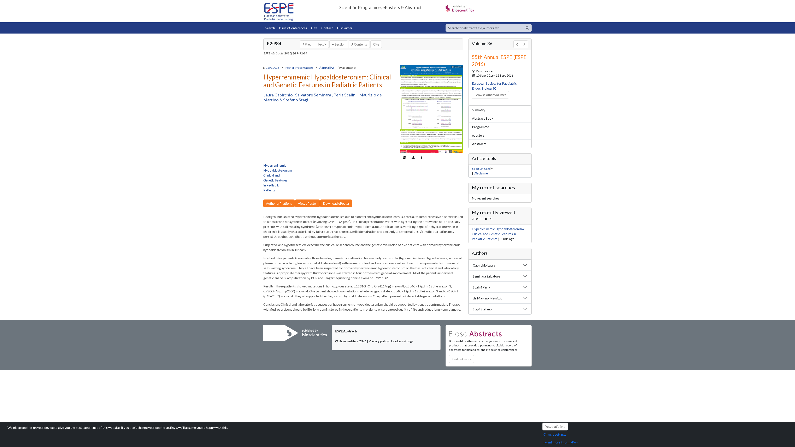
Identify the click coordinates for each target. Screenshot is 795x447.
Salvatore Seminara (313, 94)
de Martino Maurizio (487, 298)
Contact (327, 28)
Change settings (554, 434)
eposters (478, 135)
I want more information (560, 442)
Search (270, 28)
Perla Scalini (346, 94)
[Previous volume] (517, 44)
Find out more (461, 359)
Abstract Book (482, 118)
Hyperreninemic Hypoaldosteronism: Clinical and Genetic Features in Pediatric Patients (498, 234)
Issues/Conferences (293, 28)
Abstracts (479, 144)
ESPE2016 (273, 67)
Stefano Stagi (295, 99)
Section (339, 44)
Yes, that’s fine (555, 426)
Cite (314, 28)
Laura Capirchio (278, 94)
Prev (307, 44)
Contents (360, 44)
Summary (478, 110)
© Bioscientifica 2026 (351, 341)
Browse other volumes (490, 95)
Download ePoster (336, 203)
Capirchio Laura (484, 265)
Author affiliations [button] (279, 203)
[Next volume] (524, 44)
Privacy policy (379, 341)
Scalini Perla (481, 287)
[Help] (527, 28)
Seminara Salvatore (486, 276)
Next (320, 44)
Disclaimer (344, 28)
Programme (480, 127)
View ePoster (307, 203)
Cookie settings (402, 341)
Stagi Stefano (482, 309)
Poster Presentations (299, 67)
